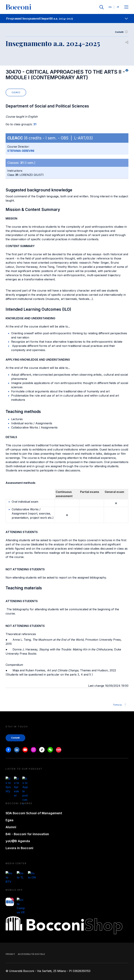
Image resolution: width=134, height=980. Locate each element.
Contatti (119, 32)
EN (110, 7)
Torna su (117, 704)
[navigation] (67, 18)
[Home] (18, 7)
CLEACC (16, 92)
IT (118, 7)
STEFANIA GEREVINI (20, 150)
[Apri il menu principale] (126, 7)
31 (34, 124)
